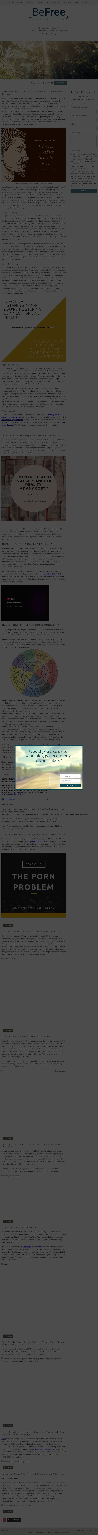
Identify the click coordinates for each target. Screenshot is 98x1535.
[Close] (82, 745)
